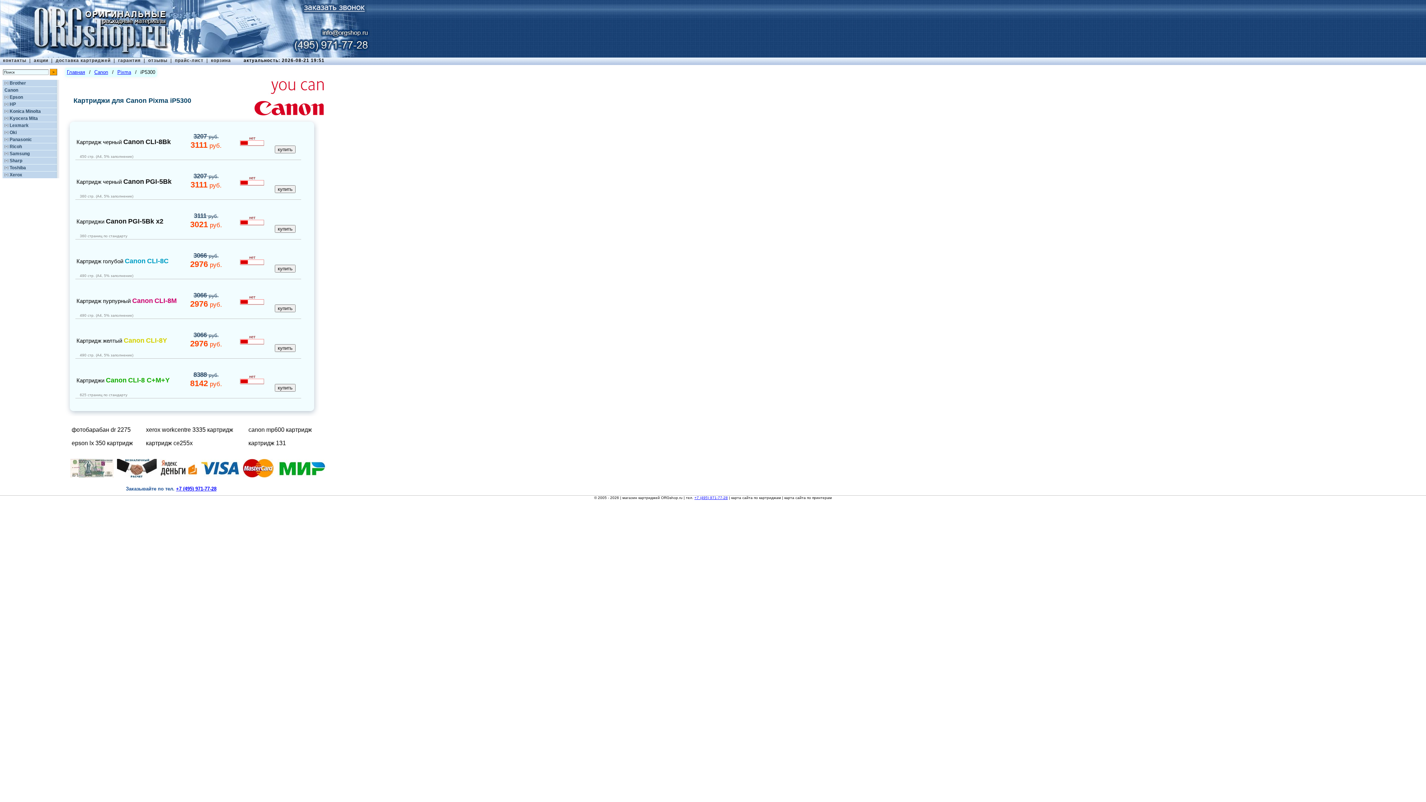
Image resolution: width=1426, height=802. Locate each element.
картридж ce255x (169, 443)
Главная (76, 72)
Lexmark (19, 125)
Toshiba (18, 167)
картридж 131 (267, 443)
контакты (14, 60)
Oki (13, 132)
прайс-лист (189, 60)
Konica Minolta (25, 111)
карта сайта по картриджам (756, 498)
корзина (221, 60)
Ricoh (16, 146)
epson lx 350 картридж (102, 443)
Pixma (124, 72)
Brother (18, 83)
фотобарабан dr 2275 (101, 430)
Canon (11, 90)
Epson (16, 97)
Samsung (20, 153)
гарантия (129, 60)
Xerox (16, 174)
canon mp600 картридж (280, 430)
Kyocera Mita (24, 118)
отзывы (157, 60)
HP (13, 104)
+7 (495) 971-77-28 (711, 498)
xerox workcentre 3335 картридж (189, 430)
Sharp (16, 160)
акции (41, 60)
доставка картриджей (83, 60)
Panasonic (21, 139)
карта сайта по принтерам (808, 498)
